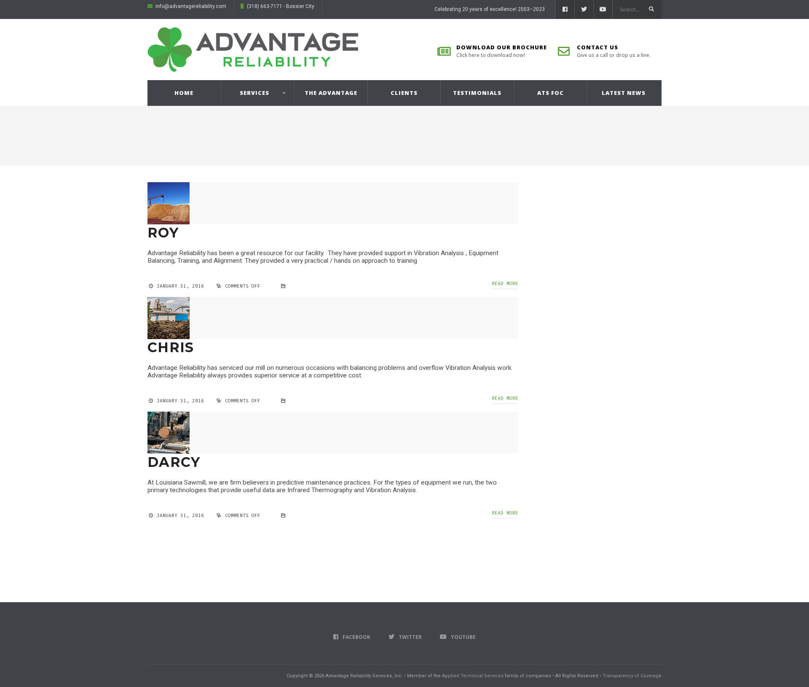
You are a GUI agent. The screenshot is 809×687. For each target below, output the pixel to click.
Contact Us (614, 51)
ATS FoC (550, 93)
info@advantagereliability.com (190, 6)
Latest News (624, 93)
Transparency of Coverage (632, 676)
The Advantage (331, 93)
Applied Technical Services (473, 676)
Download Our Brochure (501, 51)
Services (254, 93)
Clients (404, 93)
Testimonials (477, 93)
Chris (170, 347)
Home (183, 93)
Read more (505, 283)
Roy (163, 232)
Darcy (173, 462)
